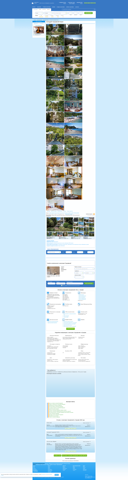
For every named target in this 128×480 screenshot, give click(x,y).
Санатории (36, 9)
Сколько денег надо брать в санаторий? (70, 322)
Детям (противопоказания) (52, 322)
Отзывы (68, 463)
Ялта (34, 466)
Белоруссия (35, 470)
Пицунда (64, 469)
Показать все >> (80, 300)
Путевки (44, 464)
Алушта (34, 468)
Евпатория (35, 469)
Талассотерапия (66, 315)
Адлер (49, 467)
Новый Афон (65, 468)
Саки (34, 467)
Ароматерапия (81, 294)
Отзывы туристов (70, 211)
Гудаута (64, 467)
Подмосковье (50, 470)
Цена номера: (86, 237)
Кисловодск (50, 471)
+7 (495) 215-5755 (62, 2)
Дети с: (60, 238)
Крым (34, 465)
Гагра (64, 466)
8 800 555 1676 (79, 2)
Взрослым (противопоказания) (53, 321)
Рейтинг (51, 464)
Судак (84, 468)
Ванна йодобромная (82, 298)
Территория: (49, 238)
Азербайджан (35, 471)
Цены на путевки (54, 211)
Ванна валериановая (82, 295)
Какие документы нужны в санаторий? (70, 326)
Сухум (64, 470)
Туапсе (74, 470)
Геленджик (74, 469)
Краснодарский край (76, 465)
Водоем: (72, 238)
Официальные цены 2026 (53, 463)
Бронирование (60, 211)
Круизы (48, 9)
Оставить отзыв (57, 455)
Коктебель (84, 470)
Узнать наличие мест (89, 283)
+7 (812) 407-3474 (71, 2)
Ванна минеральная (82, 299)
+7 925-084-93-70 (37, 34)
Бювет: (72, 237)
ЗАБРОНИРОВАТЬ (70, 328)
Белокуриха (50, 469)
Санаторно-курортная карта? (68, 321)
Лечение (64, 211)
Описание (48, 211)
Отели (40, 9)
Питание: (60, 237)
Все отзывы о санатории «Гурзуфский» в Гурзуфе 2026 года (74, 455)
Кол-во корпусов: (49, 237)
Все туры (44, 9)
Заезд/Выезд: (86, 238)
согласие (66, 285)
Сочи (49, 466)
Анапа (49, 468)
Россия (49, 465)
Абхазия (64, 465)
